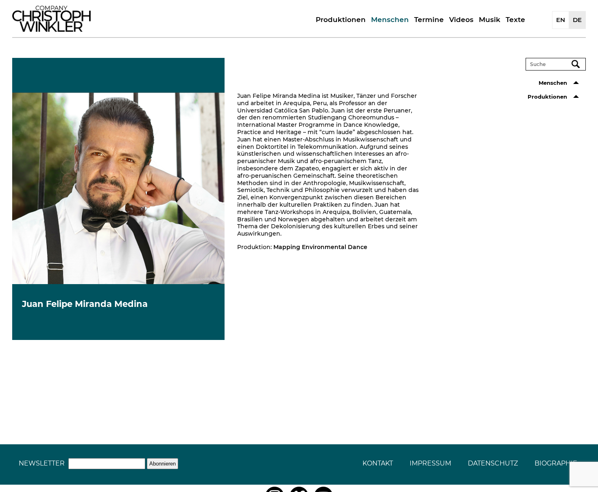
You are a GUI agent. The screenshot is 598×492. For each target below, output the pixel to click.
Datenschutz (493, 463)
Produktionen (341, 19)
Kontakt (377, 463)
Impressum (430, 463)
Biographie (556, 463)
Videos (461, 19)
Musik (489, 19)
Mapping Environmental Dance (320, 247)
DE (577, 20)
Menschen (390, 19)
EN (560, 20)
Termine (429, 19)
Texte (515, 19)
